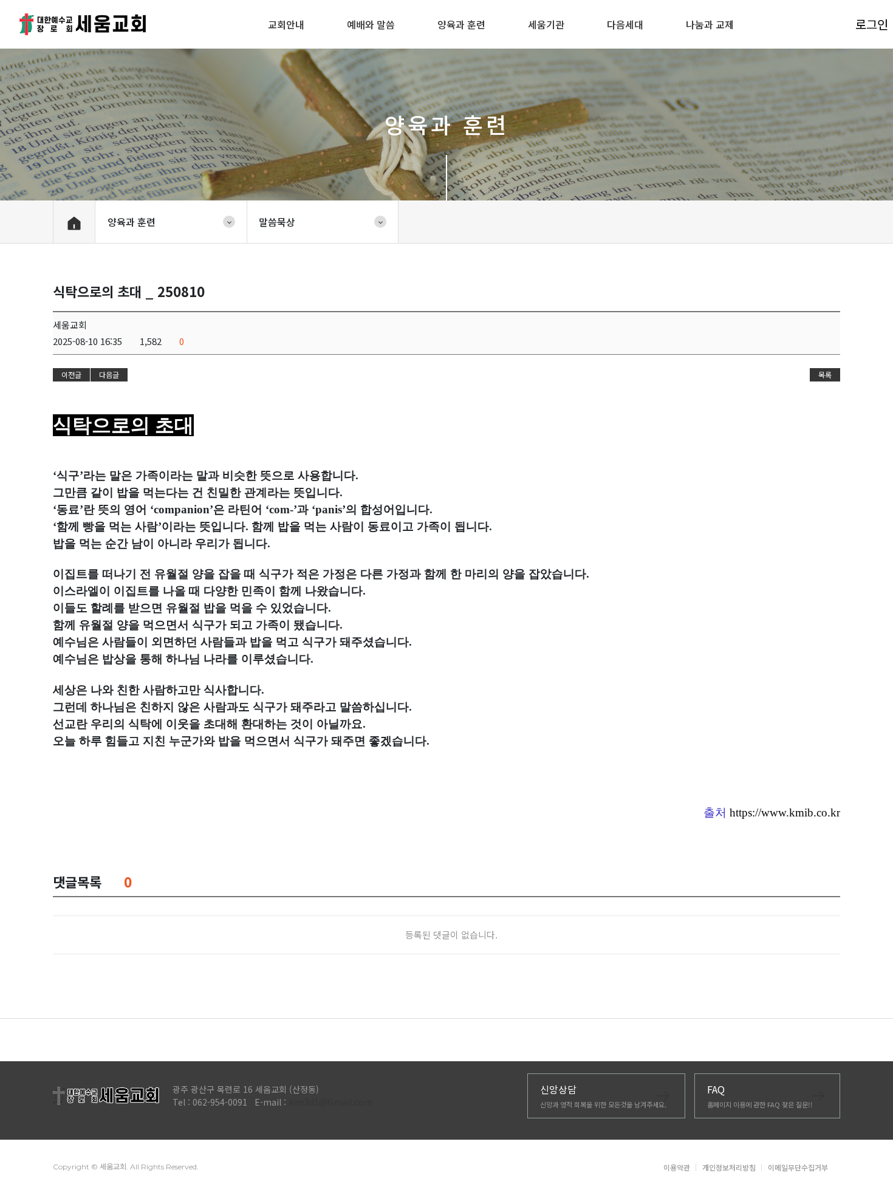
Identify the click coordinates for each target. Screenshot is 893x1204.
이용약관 (676, 1167)
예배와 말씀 (371, 24)
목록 (825, 374)
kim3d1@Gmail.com (330, 1102)
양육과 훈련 (461, 24)
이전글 (71, 374)
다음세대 (625, 24)
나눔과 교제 (710, 24)
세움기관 (546, 24)
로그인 (864, 24)
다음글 (109, 374)
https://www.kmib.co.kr (785, 812)
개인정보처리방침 (729, 1167)
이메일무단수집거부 (798, 1167)
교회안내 (286, 24)
